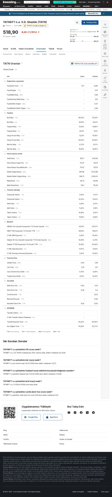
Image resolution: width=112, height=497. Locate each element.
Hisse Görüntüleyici (19, 9)
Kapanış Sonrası (59, 9)
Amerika (98, 9)
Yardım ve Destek (66, 439)
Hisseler (7, 9)
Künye (62, 444)
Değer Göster (91, 31)
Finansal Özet (7, 54)
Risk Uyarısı (105, 492)
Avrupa (105, 9)
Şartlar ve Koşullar (78, 492)
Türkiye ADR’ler (89, 9)
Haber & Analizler (26, 49)
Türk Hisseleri (31, 9)
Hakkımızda (64, 430)
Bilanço (28, 54)
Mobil (5, 435)
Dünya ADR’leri (78, 9)
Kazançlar (62, 54)
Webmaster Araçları (11, 444)
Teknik (51, 49)
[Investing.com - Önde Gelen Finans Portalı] (11, 2)
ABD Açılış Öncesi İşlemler (45, 9)
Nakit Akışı (36, 54)
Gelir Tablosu (18, 54)
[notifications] (103, 2)
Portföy (6, 439)
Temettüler (52, 54)
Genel (5, 49)
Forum (59, 49)
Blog (5, 430)
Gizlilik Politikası (93, 492)
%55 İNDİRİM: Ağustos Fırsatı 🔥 (65, 2)
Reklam (62, 435)
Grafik (13, 49)
